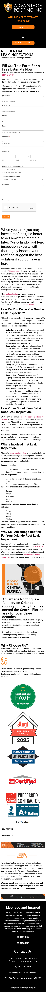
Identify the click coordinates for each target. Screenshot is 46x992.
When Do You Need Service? (13, 166)
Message (6, 184)
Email (4, 126)
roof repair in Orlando (32, 555)
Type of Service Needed (11, 176)
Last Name (6, 105)
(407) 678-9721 (23, 21)
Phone (5, 116)
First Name (6, 95)
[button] (23, 37)
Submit (6, 217)
